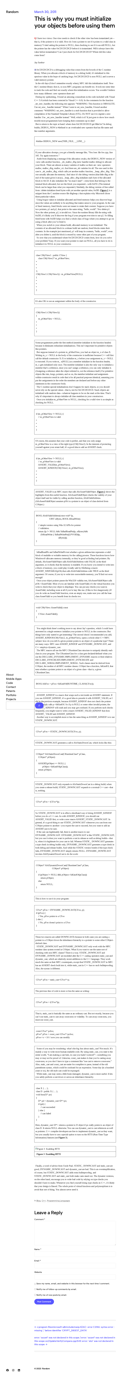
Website (38, 1272)
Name (37, 1249)
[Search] (39, 705)
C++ (44, 1200)
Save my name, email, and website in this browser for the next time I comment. (73, 1283)
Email (37, 1261)
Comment (39, 1219)
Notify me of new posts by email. (51, 1295)
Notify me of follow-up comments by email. (56, 1289)
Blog (38, 1200)
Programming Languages (58, 1200)
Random (12, 12)
